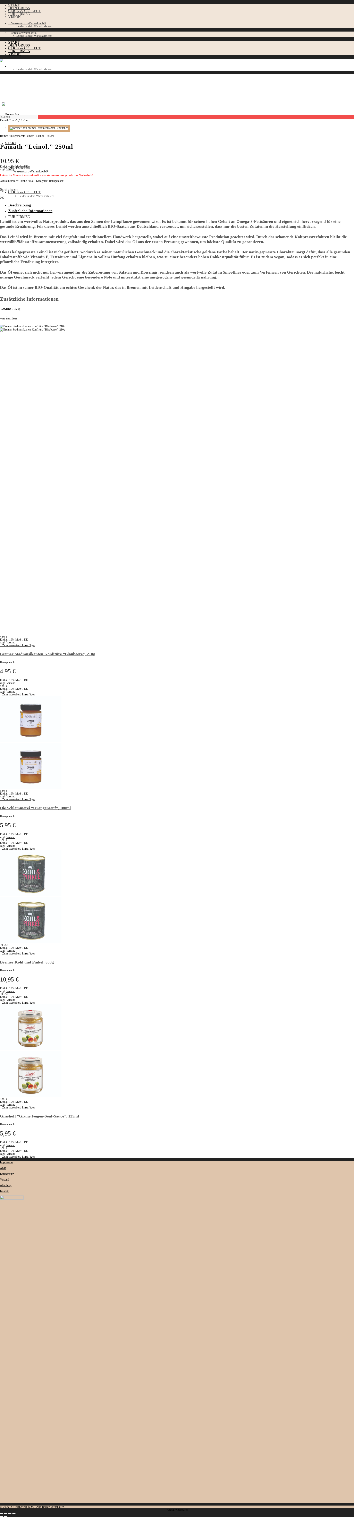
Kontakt (4, 1191)
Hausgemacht (16, 135)
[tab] (181, 205)
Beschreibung (19, 205)
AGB (3, 1168)
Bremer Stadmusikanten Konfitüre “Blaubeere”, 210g (47, 654)
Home (3, 135)
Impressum (6, 1162)
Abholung (5, 1185)
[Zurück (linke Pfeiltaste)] (1, 1516)
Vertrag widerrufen (177, 1509)
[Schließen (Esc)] (14, 1513)
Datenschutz (7, 1173)
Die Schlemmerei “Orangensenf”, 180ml (35, 808)
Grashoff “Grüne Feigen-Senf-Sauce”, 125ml (39, 1116)
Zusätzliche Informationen (30, 210)
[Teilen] (9, 1513)
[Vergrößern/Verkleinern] (1, 1513)
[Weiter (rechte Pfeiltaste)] (5, 1516)
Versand (10, 169)
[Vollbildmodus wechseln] (5, 1513)
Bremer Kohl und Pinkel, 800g (27, 962)
